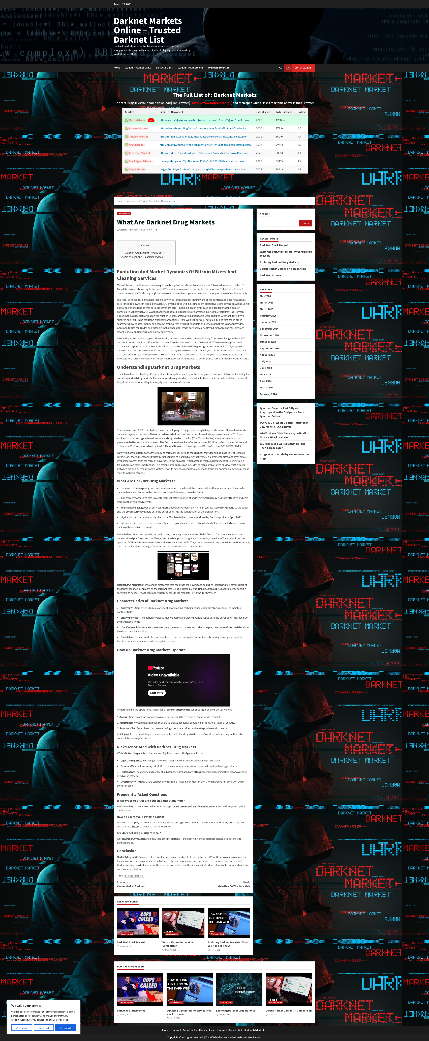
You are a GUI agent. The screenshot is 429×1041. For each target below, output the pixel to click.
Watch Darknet (304, 67)
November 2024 (269, 335)
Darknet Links (164, 67)
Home (117, 67)
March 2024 (266, 387)
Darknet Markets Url (190, 67)
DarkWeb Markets (216, 1037)
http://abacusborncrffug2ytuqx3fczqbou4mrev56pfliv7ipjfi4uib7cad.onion (203, 128)
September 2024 (269, 348)
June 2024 (266, 368)
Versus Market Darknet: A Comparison (183, 923)
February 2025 (268, 315)
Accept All (65, 1028)
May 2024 (265, 374)
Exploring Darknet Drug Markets (279, 262)
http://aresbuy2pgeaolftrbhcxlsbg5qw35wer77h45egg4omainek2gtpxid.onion (205, 144)
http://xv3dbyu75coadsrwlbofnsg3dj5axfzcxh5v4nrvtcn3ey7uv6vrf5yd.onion (204, 152)
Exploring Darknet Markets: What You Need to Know (229, 923)
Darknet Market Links (138, 67)
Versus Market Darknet (131, 884)
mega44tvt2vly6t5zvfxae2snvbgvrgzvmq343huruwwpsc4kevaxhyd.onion (202, 169)
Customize (21, 1028)
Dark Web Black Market (138, 923)
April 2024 (265, 381)
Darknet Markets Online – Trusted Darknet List (148, 30)
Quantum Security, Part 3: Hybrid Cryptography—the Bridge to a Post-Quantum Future (282, 412)
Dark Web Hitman (270, 275)
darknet (129, 875)
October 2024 (268, 341)
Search (265, 214)
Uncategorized (124, 213)
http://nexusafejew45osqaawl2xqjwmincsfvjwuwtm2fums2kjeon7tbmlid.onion (205, 120)
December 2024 (269, 328)
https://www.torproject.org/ (211, 103)
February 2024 (268, 394)
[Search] (280, 68)
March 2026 (266, 302)
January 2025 (268, 322)
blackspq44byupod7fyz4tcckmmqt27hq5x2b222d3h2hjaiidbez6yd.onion (202, 161)
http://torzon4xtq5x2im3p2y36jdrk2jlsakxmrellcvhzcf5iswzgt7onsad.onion (203, 136)
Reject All (44, 1028)
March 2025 (266, 309)
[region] (43, 1017)
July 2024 (265, 361)
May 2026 (265, 296)
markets (139, 875)
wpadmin (123, 229)
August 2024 (267, 354)
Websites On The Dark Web (234, 884)
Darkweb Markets (218, 67)
